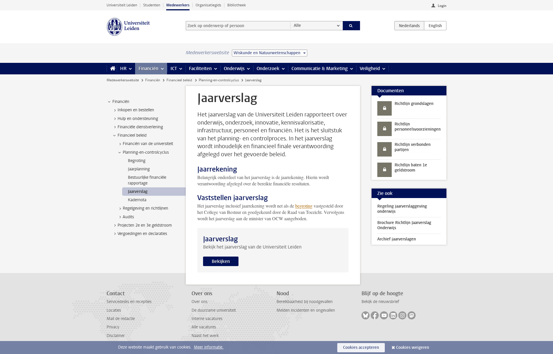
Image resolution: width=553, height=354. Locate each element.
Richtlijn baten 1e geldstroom (411, 167)
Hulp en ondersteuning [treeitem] (138, 118)
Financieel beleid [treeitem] (132, 135)
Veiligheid (370, 68)
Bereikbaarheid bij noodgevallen (304, 301)
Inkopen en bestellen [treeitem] (136, 110)
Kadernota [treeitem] (137, 200)
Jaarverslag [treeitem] (137, 191)
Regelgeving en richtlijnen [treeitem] (145, 208)
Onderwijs (234, 68)
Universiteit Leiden (122, 5)
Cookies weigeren (412, 347)
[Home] (112, 68)
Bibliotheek (236, 5)
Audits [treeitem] (128, 217)
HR (123, 68)
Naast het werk (205, 335)
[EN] (435, 25)
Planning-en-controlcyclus (219, 80)
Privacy (113, 327)
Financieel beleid (179, 80)
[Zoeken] (351, 25)
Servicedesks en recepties (129, 301)
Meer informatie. (209, 347)
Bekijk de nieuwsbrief (380, 301)
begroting (304, 206)
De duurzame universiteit (214, 310)
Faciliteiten (200, 68)
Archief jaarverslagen (396, 239)
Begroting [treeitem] (136, 160)
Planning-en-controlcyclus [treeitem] (146, 152)
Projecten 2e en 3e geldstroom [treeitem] (145, 225)
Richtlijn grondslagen (414, 103)
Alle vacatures (204, 327)
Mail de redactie (121, 318)
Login (442, 5)
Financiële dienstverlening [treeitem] (140, 127)
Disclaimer (116, 335)
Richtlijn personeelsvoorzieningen (418, 126)
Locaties (114, 310)
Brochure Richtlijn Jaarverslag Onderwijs (404, 225)
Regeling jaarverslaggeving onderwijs (402, 209)
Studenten (151, 5)
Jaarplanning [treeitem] (139, 169)
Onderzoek (268, 68)
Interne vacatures (207, 318)
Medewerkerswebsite (123, 80)
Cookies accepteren (361, 347)
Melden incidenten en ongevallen (305, 310)
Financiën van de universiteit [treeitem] (148, 143)
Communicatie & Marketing (319, 68)
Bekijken (221, 261)
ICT (174, 68)
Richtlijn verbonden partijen (413, 147)
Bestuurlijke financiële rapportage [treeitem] (147, 180)
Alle (297, 25)
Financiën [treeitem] (120, 101)
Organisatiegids (208, 5)
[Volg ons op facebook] (375, 315)
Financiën (148, 68)
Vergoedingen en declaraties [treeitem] (142, 233)
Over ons (199, 301)
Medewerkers (178, 5)
